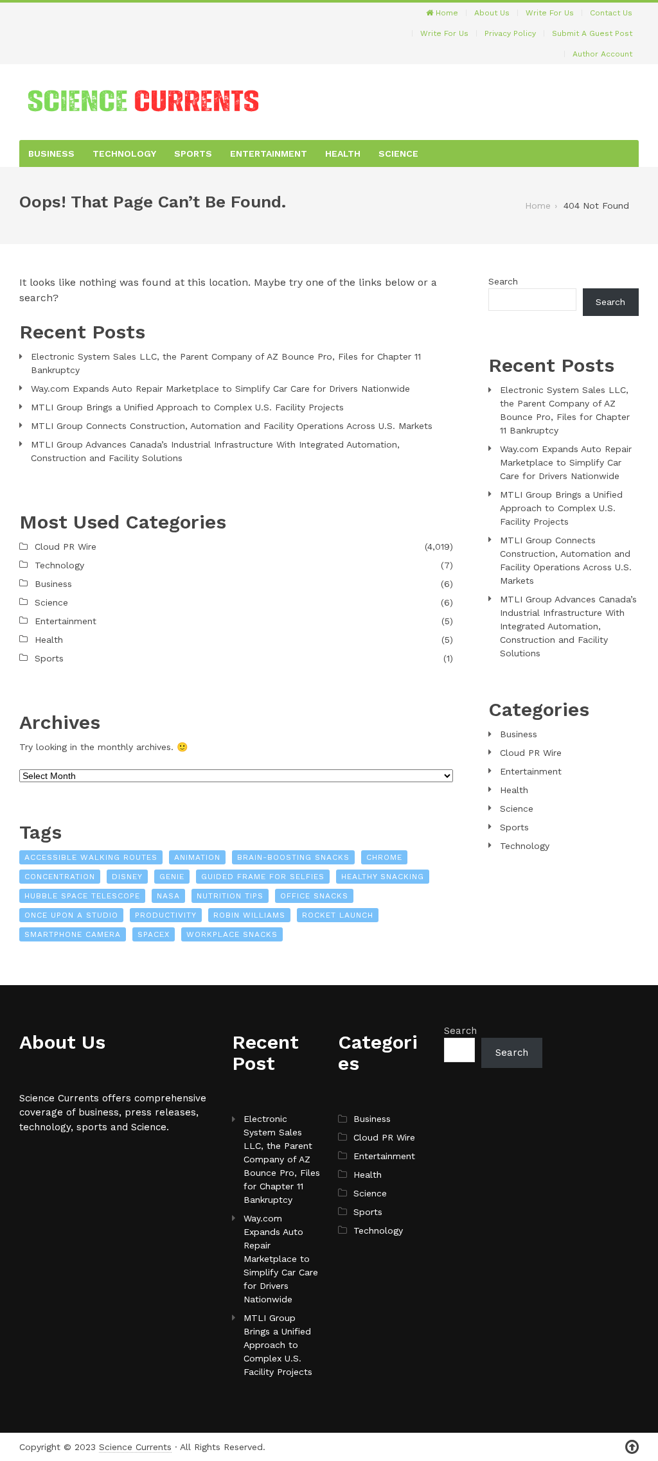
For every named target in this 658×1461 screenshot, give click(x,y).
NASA (168, 895)
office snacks (314, 895)
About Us (492, 12)
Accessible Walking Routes (90, 857)
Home (445, 12)
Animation (197, 857)
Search (503, 281)
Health (342, 153)
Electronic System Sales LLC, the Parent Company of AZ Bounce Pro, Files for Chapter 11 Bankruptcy (226, 363)
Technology (124, 153)
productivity (166, 915)
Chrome (384, 857)
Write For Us (550, 12)
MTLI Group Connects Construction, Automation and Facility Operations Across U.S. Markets (231, 426)
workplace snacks (232, 934)
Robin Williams (249, 915)
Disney (127, 876)
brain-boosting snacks (293, 857)
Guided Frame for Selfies (263, 876)
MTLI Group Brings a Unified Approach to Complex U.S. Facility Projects (187, 407)
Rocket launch (337, 915)
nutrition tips (230, 895)
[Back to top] (632, 1447)
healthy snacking (382, 876)
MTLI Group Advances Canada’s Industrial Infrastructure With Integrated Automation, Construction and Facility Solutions (215, 451)
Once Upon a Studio (71, 915)
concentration (59, 876)
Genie (171, 876)
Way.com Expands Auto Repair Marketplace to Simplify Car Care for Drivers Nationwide (220, 388)
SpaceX (154, 934)
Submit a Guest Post (592, 33)
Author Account (602, 53)
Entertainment (268, 153)
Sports (193, 153)
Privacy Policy (510, 33)
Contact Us (611, 12)
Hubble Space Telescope (82, 895)
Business (51, 153)
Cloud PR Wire (65, 546)
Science (398, 153)
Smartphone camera (72, 934)
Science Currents (135, 1447)
